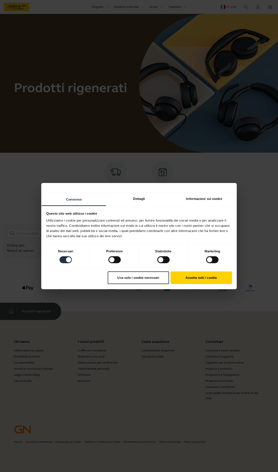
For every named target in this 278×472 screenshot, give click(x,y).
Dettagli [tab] (139, 198)
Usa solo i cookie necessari (138, 277)
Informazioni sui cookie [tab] (204, 198)
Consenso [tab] (74, 199)
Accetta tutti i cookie (201, 277)
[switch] (114, 259)
